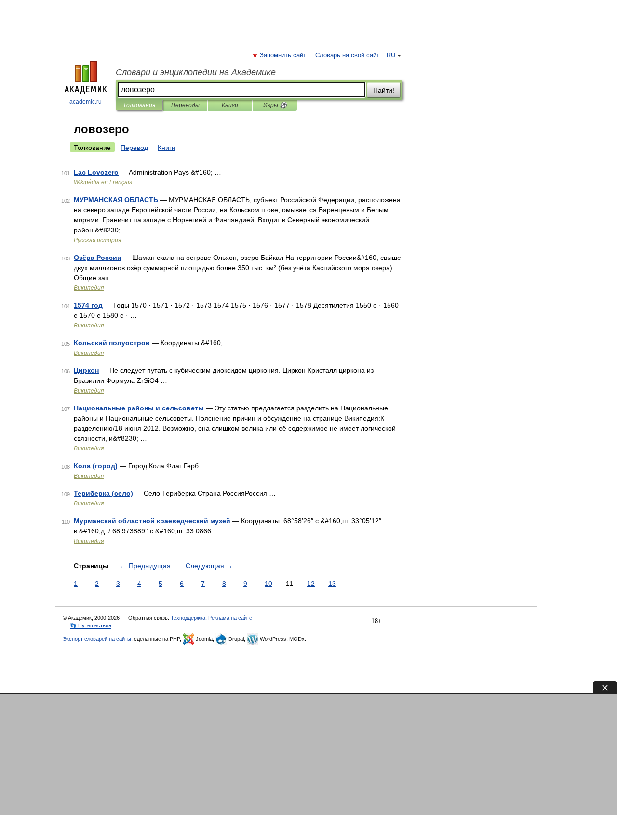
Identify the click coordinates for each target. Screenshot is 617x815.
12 (311, 583)
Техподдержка (188, 618)
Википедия (89, 288)
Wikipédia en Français (103, 182)
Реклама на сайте (230, 618)
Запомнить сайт (283, 55)
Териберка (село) (103, 493)
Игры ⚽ (275, 105)
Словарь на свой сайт (347, 55)
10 (268, 583)
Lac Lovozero (96, 172)
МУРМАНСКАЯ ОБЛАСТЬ (116, 200)
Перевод (134, 147)
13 (332, 583)
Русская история (97, 240)
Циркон (86, 370)
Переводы (185, 105)
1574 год (88, 305)
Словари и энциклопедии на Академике (196, 72)
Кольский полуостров (112, 343)
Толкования (139, 105)
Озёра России (97, 257)
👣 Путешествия (90, 625)
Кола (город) (96, 466)
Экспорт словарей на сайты (97, 639)
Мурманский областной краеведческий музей (152, 521)
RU (391, 55)
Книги (230, 105)
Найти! (383, 90)
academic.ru (85, 101)
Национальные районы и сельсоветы (139, 408)
